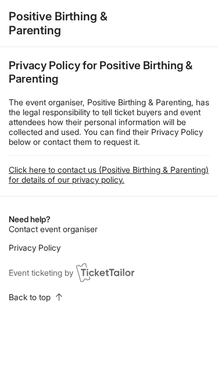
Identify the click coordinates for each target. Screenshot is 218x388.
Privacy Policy (34, 247)
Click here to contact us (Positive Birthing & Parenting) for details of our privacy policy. (109, 174)
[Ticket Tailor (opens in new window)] (105, 272)
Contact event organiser (53, 229)
